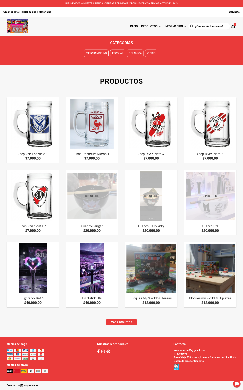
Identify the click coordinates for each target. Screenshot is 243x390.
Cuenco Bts (210, 226)
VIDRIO (151, 53)
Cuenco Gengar (92, 226)
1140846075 (180, 353)
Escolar (117, 53)
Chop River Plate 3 (210, 154)
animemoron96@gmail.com (189, 350)
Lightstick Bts (92, 298)
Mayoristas (45, 11)
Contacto (234, 11)
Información (174, 26)
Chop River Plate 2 (33, 226)
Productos (149, 26)
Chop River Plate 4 (151, 154)
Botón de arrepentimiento (189, 361)
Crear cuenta (11, 11)
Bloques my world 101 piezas (210, 298)
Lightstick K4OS (33, 298)
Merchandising (96, 53)
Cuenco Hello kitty (151, 226)
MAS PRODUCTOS (121, 322)
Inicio (134, 26)
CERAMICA (135, 53)
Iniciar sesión (29, 11)
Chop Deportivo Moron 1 (92, 154)
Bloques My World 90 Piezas (151, 298)
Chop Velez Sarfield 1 (33, 154)
